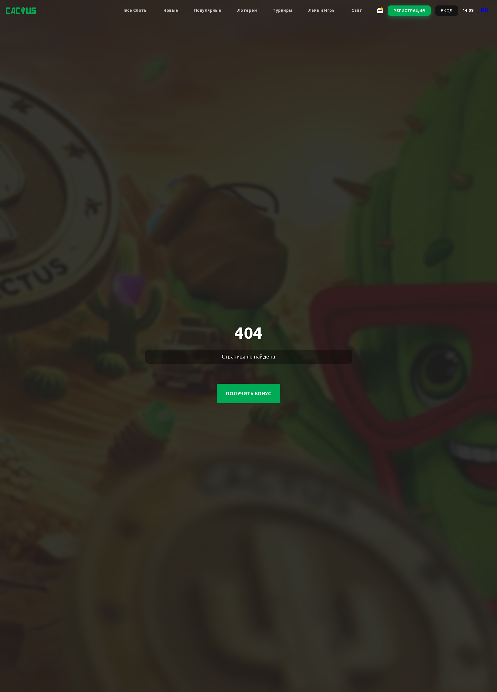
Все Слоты (136, 10)
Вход (446, 10)
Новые (170, 10)
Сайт (356, 10)
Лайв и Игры (322, 10)
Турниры (283, 10)
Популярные (207, 10)
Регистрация (409, 10)
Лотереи (247, 10)
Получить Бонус (248, 393)
